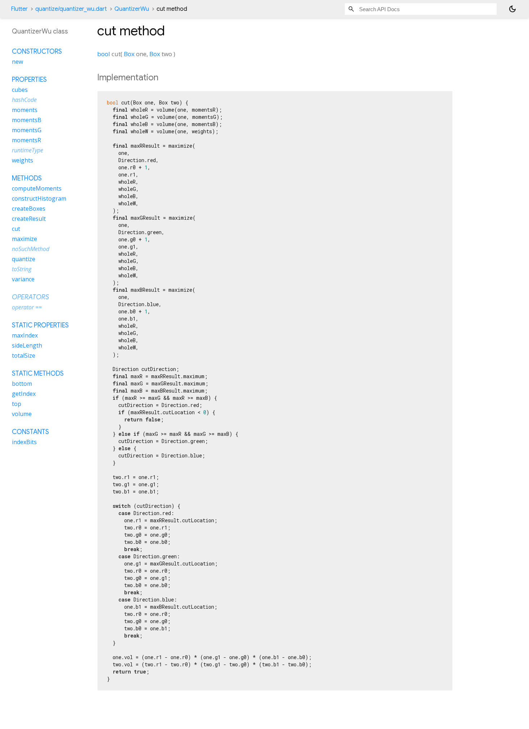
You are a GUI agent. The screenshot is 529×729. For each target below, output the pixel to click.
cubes (20, 90)
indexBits (24, 442)
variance (23, 279)
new (17, 62)
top (16, 404)
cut (16, 229)
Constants (30, 432)
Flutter (19, 9)
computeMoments (37, 188)
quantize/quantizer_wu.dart (71, 9)
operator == (27, 307)
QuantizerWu (131, 9)
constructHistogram (39, 198)
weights (22, 160)
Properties (29, 80)
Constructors (37, 51)
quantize (23, 259)
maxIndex (25, 335)
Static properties (40, 325)
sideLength (27, 345)
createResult (29, 219)
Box (129, 54)
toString (21, 269)
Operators (30, 297)
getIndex (24, 394)
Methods (27, 178)
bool (103, 54)
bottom (22, 384)
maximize (24, 239)
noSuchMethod (30, 249)
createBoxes (28, 209)
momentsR (26, 140)
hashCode (24, 100)
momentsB (26, 120)
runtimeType (27, 150)
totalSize (23, 355)
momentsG (26, 130)
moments (24, 110)
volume (22, 414)
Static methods (38, 373)
